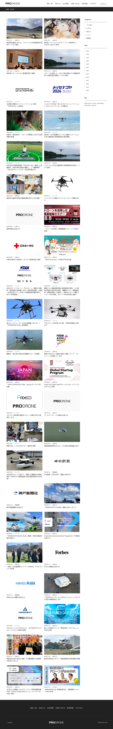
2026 (87, 51)
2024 (87, 57)
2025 (87, 54)
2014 (87, 90)
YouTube (93, 3)
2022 (87, 64)
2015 (87, 87)
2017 (87, 80)
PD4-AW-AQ (100, 103)
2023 (87, 61)
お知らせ (58, 3)
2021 (87, 67)
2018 (87, 77)
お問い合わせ (75, 3)
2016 (87, 84)
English (103, 3)
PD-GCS (94, 103)
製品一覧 (50, 3)
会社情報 (66, 3)
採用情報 (85, 3)
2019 (87, 74)
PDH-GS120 (87, 105)
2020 (87, 70)
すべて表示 (89, 25)
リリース (88, 35)
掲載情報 (88, 38)
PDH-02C (94, 105)
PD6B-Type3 (87, 103)
